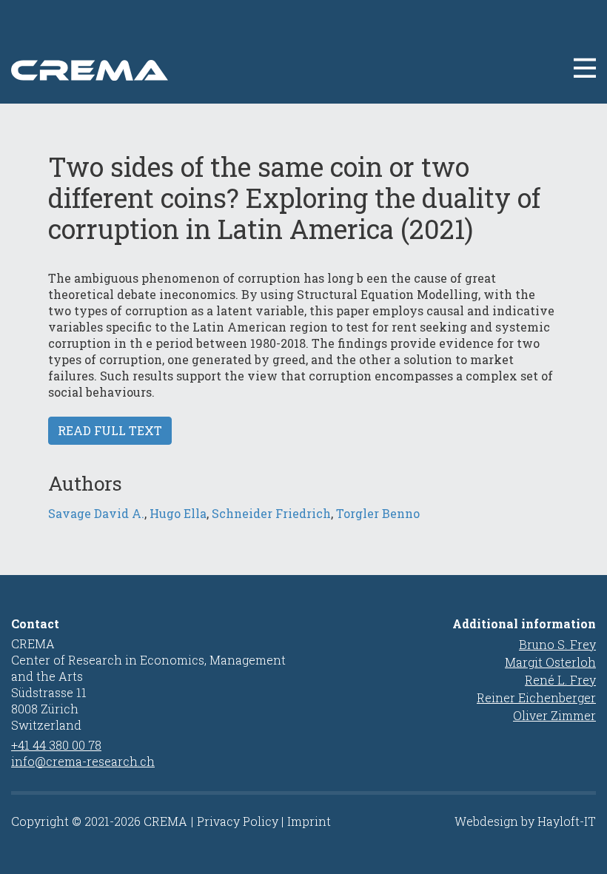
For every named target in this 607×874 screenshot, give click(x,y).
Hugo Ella (178, 513)
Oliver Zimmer (554, 715)
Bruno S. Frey (557, 644)
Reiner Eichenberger (536, 697)
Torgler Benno (378, 513)
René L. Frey (560, 680)
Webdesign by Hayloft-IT (525, 821)
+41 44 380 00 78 (56, 745)
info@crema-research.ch (83, 761)
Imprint (309, 821)
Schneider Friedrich (271, 513)
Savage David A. (96, 513)
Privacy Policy (237, 821)
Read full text (110, 430)
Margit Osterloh (550, 662)
